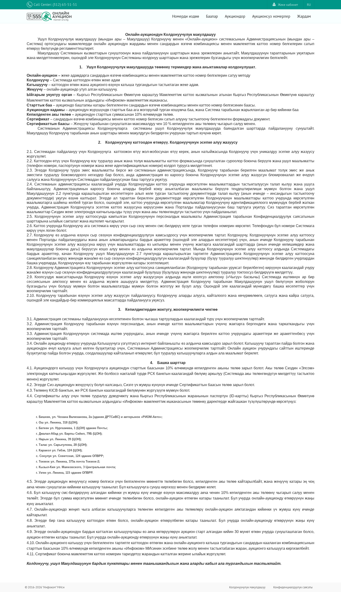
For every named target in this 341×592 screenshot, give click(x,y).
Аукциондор (235, 16)
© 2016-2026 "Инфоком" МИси (44, 587)
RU (309, 5)
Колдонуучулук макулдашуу (247, 587)
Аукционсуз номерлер (271, 16)
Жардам (304, 16)
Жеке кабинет (288, 5)
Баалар (212, 16)
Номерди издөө (185, 16)
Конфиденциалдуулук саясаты (293, 587)
